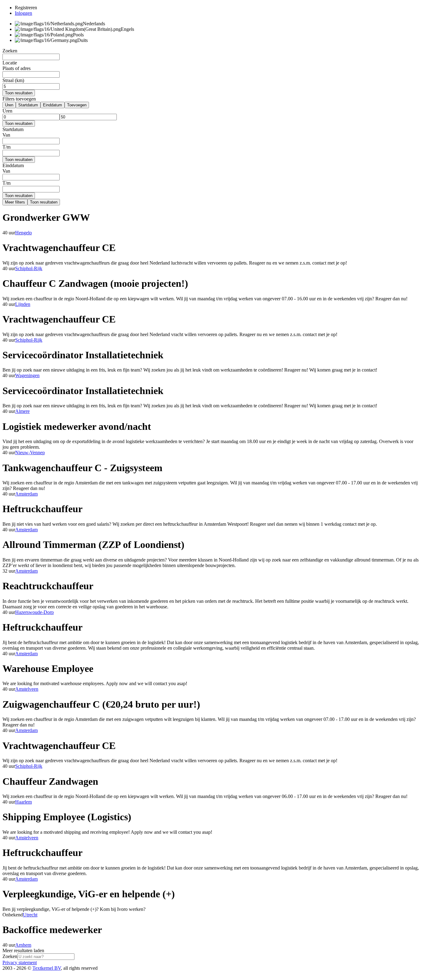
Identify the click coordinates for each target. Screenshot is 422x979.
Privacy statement (19, 962)
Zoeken (9, 956)
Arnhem (23, 945)
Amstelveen (26, 689)
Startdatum (28, 105)
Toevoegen (77, 105)
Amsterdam (26, 493)
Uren (9, 105)
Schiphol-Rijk (28, 268)
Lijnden (22, 304)
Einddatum (52, 105)
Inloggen (23, 13)
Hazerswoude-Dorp (34, 612)
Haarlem (23, 801)
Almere (22, 411)
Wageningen (27, 375)
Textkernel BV (46, 968)
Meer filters (15, 202)
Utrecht (30, 914)
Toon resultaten (18, 93)
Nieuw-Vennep (30, 452)
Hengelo (23, 232)
